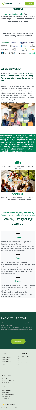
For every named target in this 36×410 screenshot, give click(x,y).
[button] (20, 3)
